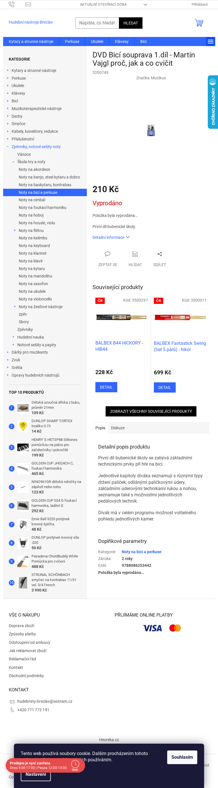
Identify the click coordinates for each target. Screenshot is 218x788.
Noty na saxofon (33, 283)
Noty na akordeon (34, 169)
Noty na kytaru (32, 268)
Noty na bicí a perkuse (38, 192)
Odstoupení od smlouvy (29, 642)
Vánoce (24, 154)
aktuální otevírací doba (103, 4)
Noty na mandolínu (35, 276)
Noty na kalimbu (33, 238)
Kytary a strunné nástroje (34, 70)
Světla (17, 367)
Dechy (17, 116)
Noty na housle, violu (37, 223)
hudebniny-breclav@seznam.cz (44, 701)
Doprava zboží (21, 625)
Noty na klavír (31, 261)
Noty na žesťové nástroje (40, 306)
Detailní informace (108, 237)
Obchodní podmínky (26, 675)
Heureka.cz (109, 739)
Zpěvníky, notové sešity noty (36, 146)
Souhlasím (182, 757)
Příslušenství (23, 139)
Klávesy (18, 93)
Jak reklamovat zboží (27, 650)
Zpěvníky (25, 329)
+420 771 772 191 (33, 710)
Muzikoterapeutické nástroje (37, 108)
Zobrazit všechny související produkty (151, 411)
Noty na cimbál (32, 200)
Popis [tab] (100, 428)
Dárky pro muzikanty (30, 352)
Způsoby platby (22, 634)
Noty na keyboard (34, 245)
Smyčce (18, 123)
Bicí (15, 101)
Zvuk (16, 360)
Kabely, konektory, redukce (35, 131)
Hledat (130, 23)
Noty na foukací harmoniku (42, 207)
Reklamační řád (22, 659)
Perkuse (19, 78)
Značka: (151, 78)
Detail (106, 387)
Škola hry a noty (31, 161)
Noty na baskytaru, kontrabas (45, 185)
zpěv (23, 314)
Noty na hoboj (31, 215)
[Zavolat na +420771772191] (17, 4)
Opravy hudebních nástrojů (35, 375)
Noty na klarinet (33, 253)
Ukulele (18, 85)
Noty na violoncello (35, 299)
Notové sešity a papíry (36, 345)
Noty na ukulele (32, 291)
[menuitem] (31, 41)
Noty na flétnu (31, 230)
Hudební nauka (30, 337)
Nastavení (36, 774)
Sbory (24, 322)
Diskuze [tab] (118, 428)
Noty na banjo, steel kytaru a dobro (49, 177)
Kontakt (16, 667)
